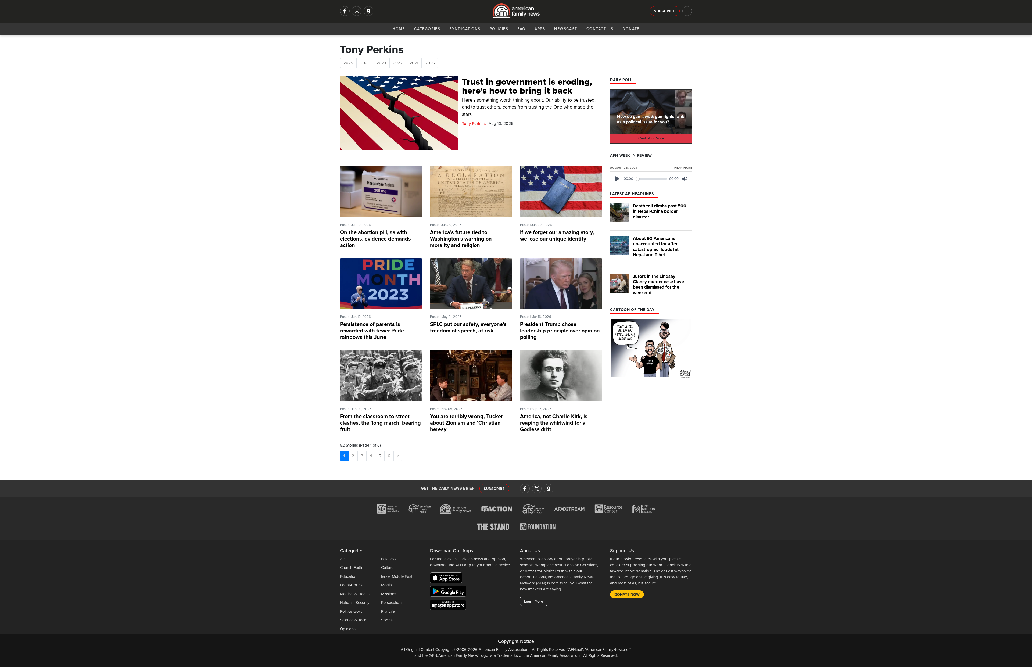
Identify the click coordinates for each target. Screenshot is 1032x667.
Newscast (565, 29)
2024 (365, 62)
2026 (430, 62)
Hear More (683, 168)
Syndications (464, 29)
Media (386, 585)
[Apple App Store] (447, 578)
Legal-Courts (351, 585)
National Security (354, 602)
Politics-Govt (351, 611)
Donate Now (627, 594)
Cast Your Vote (651, 138)
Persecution (391, 602)
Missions (388, 593)
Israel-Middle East (396, 576)
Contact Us (599, 29)
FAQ (521, 29)
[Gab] (368, 11)
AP (342, 559)
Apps (540, 29)
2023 (381, 62)
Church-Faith (351, 567)
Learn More (533, 601)
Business (388, 559)
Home (398, 29)
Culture (387, 567)
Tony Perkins (474, 123)
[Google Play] (449, 592)
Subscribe (664, 11)
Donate (631, 29)
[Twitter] (356, 11)
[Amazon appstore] (448, 605)
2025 (348, 62)
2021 (414, 62)
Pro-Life (388, 611)
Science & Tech (353, 620)
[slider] (651, 178)
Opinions (348, 628)
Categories (427, 29)
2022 (398, 62)
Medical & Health (355, 593)
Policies (499, 29)
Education (348, 576)
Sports (387, 620)
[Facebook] (345, 11)
